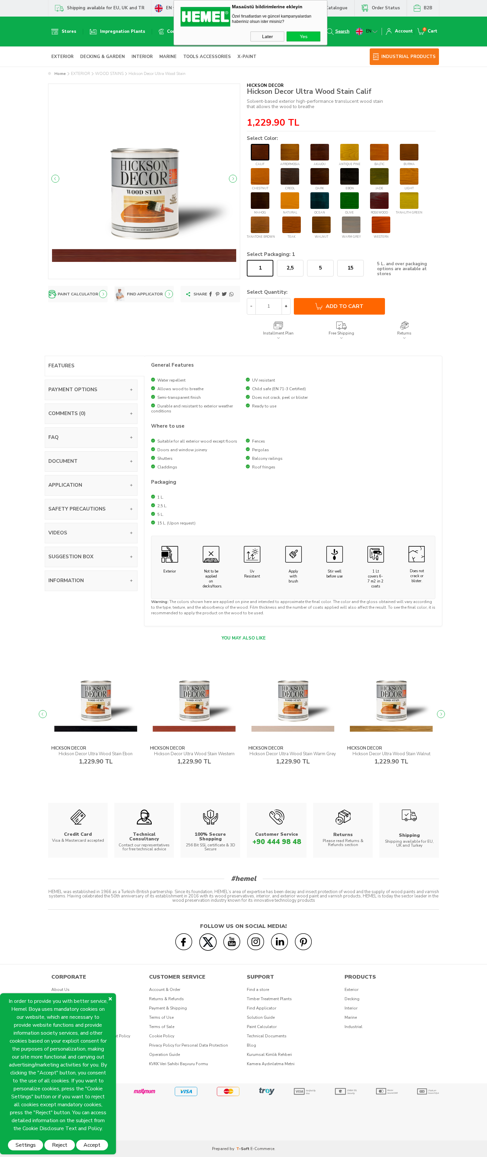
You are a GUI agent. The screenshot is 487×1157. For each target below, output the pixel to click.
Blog (251, 1045)
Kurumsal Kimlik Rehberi (269, 1054)
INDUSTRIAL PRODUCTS (408, 57)
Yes (303, 36)
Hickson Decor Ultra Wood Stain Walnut (391, 754)
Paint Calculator (262, 1026)
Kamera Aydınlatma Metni (271, 1063)
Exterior (351, 989)
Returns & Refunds (166, 999)
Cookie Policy (161, 1036)
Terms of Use (161, 1017)
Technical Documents (267, 1036)
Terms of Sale (161, 1026)
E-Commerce (262, 1148)
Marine (351, 1017)
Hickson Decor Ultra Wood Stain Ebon (96, 754)
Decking (352, 999)
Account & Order (164, 989)
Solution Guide (261, 1017)
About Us (60, 989)
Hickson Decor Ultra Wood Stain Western (194, 754)
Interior (351, 1008)
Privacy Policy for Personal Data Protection (188, 1045)
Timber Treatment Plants (269, 999)
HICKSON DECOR (68, 748)
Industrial (353, 1026)
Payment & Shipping (168, 1008)
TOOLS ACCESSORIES (207, 57)
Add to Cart (344, 306)
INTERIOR (142, 57)
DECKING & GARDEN (102, 57)
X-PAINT (247, 57)
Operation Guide (164, 1054)
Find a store (258, 989)
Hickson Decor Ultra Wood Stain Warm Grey (292, 754)
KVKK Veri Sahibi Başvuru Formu (178, 1063)
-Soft (243, 1148)
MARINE (168, 57)
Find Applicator (261, 1008)
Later (267, 36)
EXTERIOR (62, 57)
